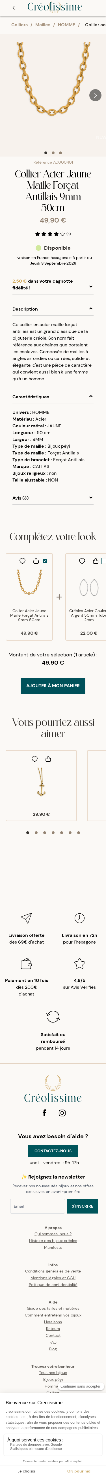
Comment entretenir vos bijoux (53, 1315)
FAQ (53, 1342)
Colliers (19, 25)
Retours (53, 1328)
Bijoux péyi (53, 1379)
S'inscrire (83, 1206)
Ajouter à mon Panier (53, 686)
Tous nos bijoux (53, 1372)
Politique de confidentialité (53, 1284)
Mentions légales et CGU (53, 1277)
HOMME (66, 25)
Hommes (53, 1386)
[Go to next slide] (95, 95)
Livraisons (53, 1321)
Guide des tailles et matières (53, 1308)
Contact (53, 1335)
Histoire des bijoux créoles (53, 1240)
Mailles (42, 25)
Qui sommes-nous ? (53, 1233)
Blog (53, 1348)
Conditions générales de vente (53, 1271)
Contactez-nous (53, 1150)
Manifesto (53, 1247)
